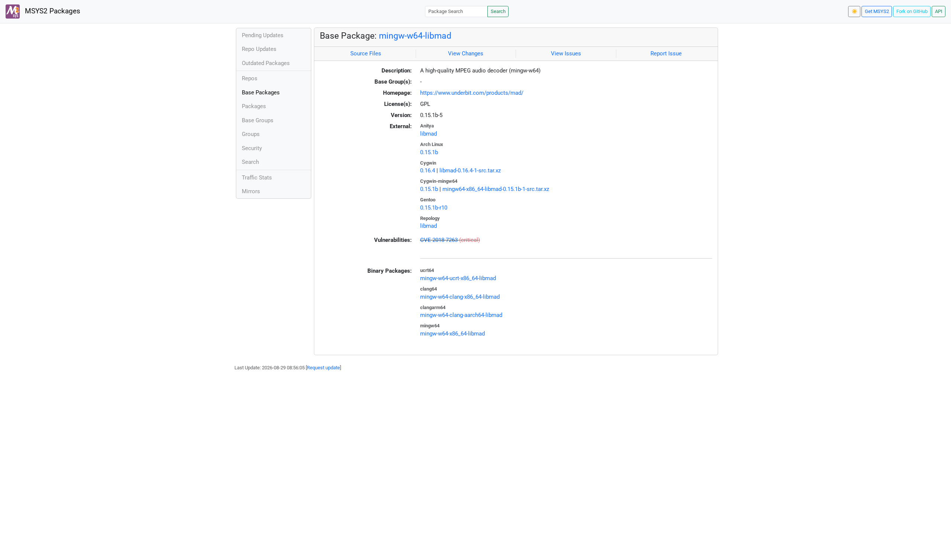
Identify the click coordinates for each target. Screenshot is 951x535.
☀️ (854, 11)
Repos (249, 78)
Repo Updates (259, 49)
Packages (254, 106)
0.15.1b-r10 (433, 207)
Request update (323, 367)
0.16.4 (427, 170)
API (938, 11)
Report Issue (666, 53)
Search (498, 11)
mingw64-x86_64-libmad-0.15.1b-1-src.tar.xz (495, 189)
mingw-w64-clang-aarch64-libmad (461, 315)
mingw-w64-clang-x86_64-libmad (460, 297)
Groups (251, 134)
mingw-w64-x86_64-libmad (452, 333)
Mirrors (251, 191)
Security (252, 148)
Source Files (365, 53)
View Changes (465, 53)
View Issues (566, 53)
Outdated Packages (266, 63)
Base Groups (257, 120)
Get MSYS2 (877, 11)
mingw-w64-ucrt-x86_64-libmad (458, 278)
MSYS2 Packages (51, 11)
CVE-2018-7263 (439, 240)
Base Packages (261, 92)
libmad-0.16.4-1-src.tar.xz (470, 170)
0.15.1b (429, 152)
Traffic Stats (257, 177)
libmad (428, 133)
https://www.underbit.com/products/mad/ (471, 93)
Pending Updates (262, 35)
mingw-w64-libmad (415, 35)
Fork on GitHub (912, 11)
